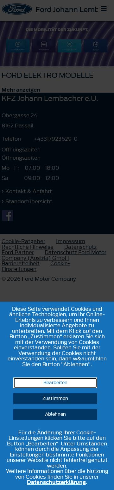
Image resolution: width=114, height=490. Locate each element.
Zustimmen (55, 398)
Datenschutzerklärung (56, 482)
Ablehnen (55, 414)
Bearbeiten (55, 382)
